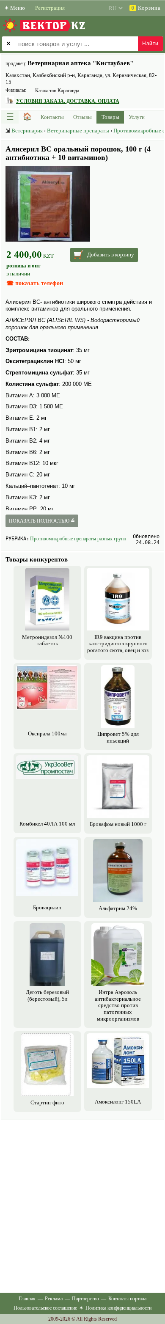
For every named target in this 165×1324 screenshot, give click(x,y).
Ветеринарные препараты (78, 130)
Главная (27, 1299)
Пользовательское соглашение (45, 1308)
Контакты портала (127, 1299)
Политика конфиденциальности (118, 1308)
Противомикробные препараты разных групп (78, 539)
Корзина (146, 8)
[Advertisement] (82, 1204)
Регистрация (50, 8)
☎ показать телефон (34, 283)
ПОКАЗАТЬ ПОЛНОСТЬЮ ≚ (42, 521)
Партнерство (85, 1299)
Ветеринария (27, 130)
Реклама (54, 1299)
